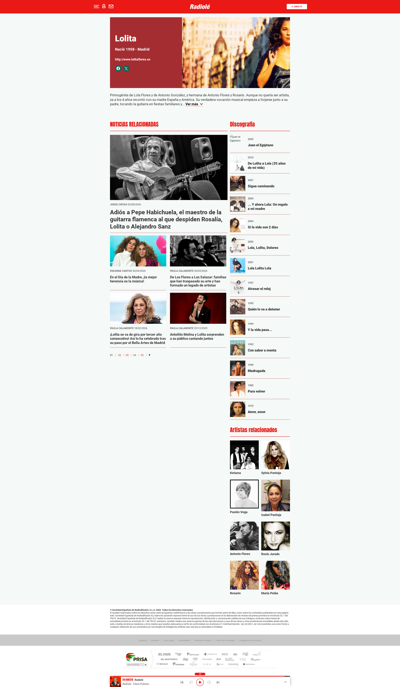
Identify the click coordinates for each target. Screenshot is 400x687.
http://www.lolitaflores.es (132, 59)
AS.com (234, 654)
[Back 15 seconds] (191, 682)
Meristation (248, 664)
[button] (96, 6)
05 (142, 355)
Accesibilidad (184, 640)
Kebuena (252, 659)
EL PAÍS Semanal (230, 659)
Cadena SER (224, 654)
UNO (186, 659)
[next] (149, 355)
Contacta (143, 640)
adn (244, 654)
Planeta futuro (241, 659)
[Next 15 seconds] (209, 682)
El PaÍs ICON (206, 664)
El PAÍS (164, 654)
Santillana (194, 654)
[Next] (218, 682)
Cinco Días (207, 659)
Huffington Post (168, 659)
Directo (298, 6)
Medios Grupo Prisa (136, 664)
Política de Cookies (202, 640)
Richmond (162, 664)
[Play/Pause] (200, 682)
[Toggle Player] (285, 682)
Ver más (192, 104)
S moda (219, 664)
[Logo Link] (200, 6)
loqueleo (233, 664)
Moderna (178, 664)
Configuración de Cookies (250, 640)
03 (127, 355)
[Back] (182, 682)
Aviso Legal (169, 640)
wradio (195, 659)
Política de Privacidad (225, 640)
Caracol (255, 654)
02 (119, 355)
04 (134, 355)
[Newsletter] (111, 6)
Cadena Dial (218, 659)
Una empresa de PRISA (136, 657)
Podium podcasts (193, 664)
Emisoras (155, 640)
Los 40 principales (179, 654)
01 (111, 355)
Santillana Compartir (210, 654)
